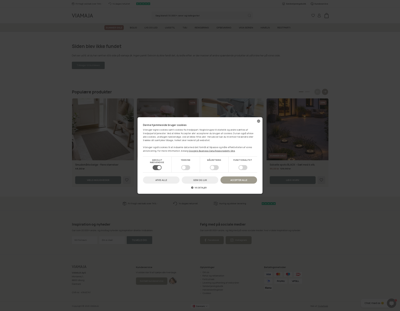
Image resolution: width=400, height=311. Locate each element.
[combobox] (258, 121)
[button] (200, 189)
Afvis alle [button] (161, 180)
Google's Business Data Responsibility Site (212, 150)
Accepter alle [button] (238, 180)
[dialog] (200, 155)
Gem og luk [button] (200, 180)
